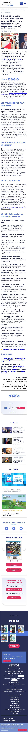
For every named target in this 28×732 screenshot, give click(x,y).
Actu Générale (7, 474)
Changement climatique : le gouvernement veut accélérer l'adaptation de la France (19, 442)
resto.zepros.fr (15, 703)
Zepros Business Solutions (14, 589)
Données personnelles (9, 720)
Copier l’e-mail (21, 676)
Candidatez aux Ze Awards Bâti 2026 (14, 692)
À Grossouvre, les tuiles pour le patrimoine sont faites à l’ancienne (19, 451)
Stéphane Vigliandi (7, 31)
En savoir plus (4, 730)
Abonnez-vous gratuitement (14, 564)
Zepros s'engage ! (14, 682)
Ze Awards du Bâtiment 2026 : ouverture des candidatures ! (12, 490)
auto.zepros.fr (15, 701)
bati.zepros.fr (15, 697)
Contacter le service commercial (14, 678)
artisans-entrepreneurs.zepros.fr (15, 709)
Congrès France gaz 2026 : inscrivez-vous (11, 514)
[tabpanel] (14, 549)
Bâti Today (14, 598)
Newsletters (21, 3)
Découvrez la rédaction (14, 673)
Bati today (14, 687)
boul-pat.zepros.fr (15, 711)
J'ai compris (22, 730)
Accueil (3, 9)
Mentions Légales (8, 718)
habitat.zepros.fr (15, 705)
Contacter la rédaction (10, 676)
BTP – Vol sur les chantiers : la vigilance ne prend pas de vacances (19, 460)
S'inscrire (21, 408)
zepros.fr (15, 713)
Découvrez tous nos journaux (14, 569)
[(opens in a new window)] (17, 79)
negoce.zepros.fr (15, 699)
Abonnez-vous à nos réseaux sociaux (14, 685)
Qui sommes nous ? (14, 669)
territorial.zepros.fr (15, 707)
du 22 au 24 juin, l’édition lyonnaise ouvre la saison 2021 (11, 58)
